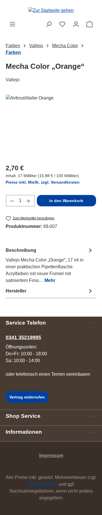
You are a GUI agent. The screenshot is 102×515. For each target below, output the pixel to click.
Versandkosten (42, 484)
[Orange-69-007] (51, 127)
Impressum (51, 455)
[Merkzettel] (62, 24)
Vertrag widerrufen (27, 397)
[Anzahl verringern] (12, 200)
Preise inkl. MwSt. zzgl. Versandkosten (43, 182)
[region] (51, 127)
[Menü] (12, 24)
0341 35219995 (23, 337)
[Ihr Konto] (76, 24)
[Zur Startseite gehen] (51, 10)
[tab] (50, 265)
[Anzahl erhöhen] (29, 200)
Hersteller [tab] (16, 290)
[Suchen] (49, 24)
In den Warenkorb (66, 200)
